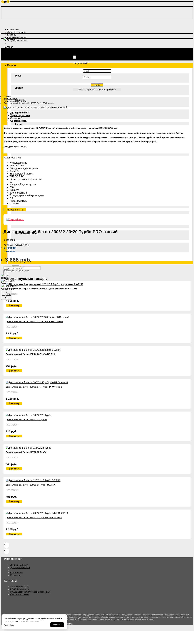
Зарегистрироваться (106, 89)
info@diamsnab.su (19, 589)
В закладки (9, 270)
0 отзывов (9, 240)
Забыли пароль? (86, 89)
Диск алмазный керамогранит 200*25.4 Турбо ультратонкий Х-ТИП (41, 288)
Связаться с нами (19, 594)
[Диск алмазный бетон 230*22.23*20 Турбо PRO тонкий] (35, 107)
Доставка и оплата (20, 567)
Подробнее (9, 625)
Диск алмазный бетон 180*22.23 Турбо (26, 419)
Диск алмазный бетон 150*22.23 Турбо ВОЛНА (30, 354)
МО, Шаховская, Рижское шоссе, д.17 (30, 591)
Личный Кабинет (19, 565)
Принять (57, 625)
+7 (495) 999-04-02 (19, 586)
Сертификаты (18, 121)
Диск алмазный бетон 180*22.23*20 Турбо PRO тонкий (34, 321)
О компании (16, 572)
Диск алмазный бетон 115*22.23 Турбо (26, 452)
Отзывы (16, 118)
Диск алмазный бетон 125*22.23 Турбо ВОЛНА (30, 485)
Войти (97, 85)
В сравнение (22, 270)
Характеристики (20, 115)
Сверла (19, 87)
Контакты (15, 575)
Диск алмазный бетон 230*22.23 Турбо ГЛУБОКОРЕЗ (34, 517)
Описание (16, 112)
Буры (18, 75)
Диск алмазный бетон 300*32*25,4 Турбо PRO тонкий (34, 387)
